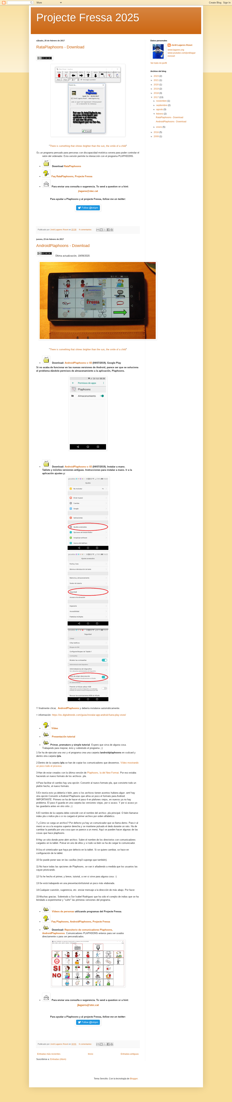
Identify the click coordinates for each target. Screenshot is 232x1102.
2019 (156, 89)
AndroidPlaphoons (68, 708)
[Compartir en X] (105, 230)
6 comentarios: (85, 1044)
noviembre (161, 101)
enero (159, 127)
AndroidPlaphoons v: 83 (78, 362)
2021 (156, 80)
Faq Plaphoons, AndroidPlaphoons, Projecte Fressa (81, 921)
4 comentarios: (85, 229)
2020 (156, 84)
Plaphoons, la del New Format (103, 772)
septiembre (162, 105)
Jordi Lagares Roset (181, 45)
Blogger (134, 1078)
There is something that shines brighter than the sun (77, 146)
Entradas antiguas (130, 1054)
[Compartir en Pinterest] (111, 230)
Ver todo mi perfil (158, 63)
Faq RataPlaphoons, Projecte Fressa (72, 176)
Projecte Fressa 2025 (87, 17)
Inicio (90, 1054)
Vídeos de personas (63, 911)
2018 (156, 93)
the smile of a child (116, 146)
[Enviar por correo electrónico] (98, 230)
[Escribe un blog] (101, 230)
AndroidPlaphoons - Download (63, 245)
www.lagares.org (176, 50)
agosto (159, 109)
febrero (160, 114)
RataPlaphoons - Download (60, 47)
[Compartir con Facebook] (108, 230)
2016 (156, 132)
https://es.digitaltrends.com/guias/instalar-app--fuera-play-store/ (89, 715)
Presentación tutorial (63, 736)
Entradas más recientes (48, 1054)
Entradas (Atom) (58, 1059)
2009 (156, 136)
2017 (156, 97)
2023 (156, 76)
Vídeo (54, 728)
